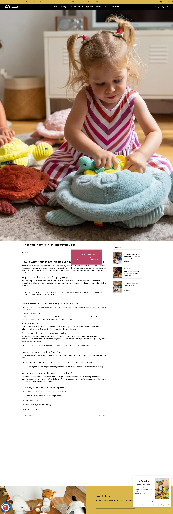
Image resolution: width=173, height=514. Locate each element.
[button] (169, 511)
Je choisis (152, 505)
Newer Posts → (102, 415)
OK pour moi (165, 505)
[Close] (100, 251)
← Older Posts (26, 415)
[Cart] (167, 7)
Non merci (140, 505)
